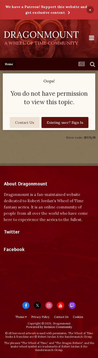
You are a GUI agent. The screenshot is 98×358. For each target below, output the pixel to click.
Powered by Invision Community (49, 327)
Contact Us (24, 122)
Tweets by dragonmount (26, 240)
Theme (20, 317)
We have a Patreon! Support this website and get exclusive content (46, 10)
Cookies (78, 317)
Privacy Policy (40, 317)
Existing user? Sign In (65, 122)
